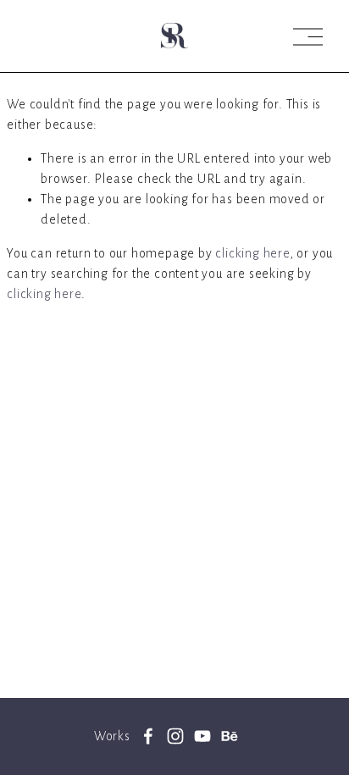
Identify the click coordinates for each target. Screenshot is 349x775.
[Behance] (229, 736)
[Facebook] (148, 736)
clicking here (252, 253)
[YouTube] (202, 736)
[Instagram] (175, 736)
